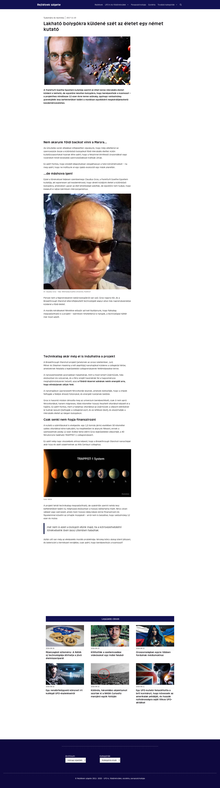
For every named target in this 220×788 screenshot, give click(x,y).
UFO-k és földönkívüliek (115, 4)
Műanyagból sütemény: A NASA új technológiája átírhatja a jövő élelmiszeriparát (64, 655)
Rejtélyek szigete (49, 4)
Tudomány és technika (54, 18)
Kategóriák (105, 756)
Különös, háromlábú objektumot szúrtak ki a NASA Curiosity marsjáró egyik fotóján (109, 693)
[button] (181, 4)
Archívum (70, 756)
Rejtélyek (99, 4)
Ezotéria (151, 4)
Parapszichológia (138, 4)
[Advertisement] (87, 123)
